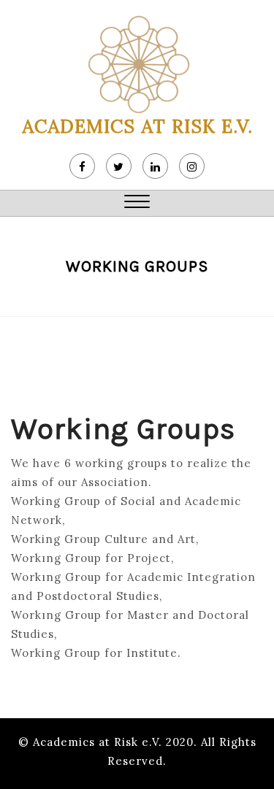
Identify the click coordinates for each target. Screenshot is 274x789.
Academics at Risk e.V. (137, 126)
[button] (137, 203)
